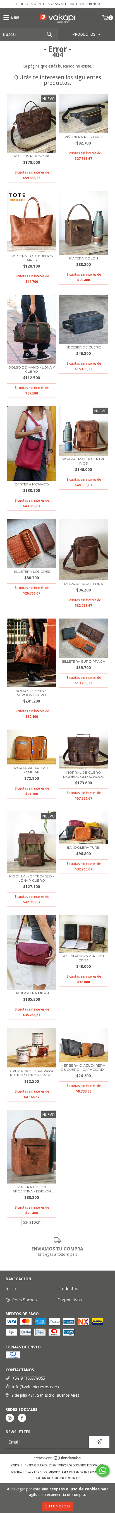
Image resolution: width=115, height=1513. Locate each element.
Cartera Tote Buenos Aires (31, 258)
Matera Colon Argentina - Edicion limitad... (32, 1189)
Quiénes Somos (21, 1299)
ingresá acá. (94, 1472)
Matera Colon (83, 258)
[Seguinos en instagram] (10, 1418)
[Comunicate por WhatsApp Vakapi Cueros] (102, 1470)
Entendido (58, 1506)
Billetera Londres (31, 571)
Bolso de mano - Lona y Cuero (31, 369)
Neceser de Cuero (83, 347)
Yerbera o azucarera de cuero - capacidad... (83, 1067)
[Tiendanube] (57, 1459)
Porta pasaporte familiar (31, 770)
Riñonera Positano (83, 137)
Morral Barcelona (83, 584)
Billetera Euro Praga (83, 661)
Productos (68, 1288)
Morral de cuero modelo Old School (83, 774)
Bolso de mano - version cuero (31, 693)
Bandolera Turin (83, 847)
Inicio (11, 1288)
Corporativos (70, 1299)
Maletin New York (31, 156)
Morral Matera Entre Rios (83, 461)
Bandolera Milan (32, 993)
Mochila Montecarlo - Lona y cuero (31, 878)
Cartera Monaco (32, 484)
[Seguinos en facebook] (22, 1418)
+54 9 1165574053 (28, 1378)
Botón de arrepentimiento (58, 1478)
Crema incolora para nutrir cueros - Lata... (31, 1073)
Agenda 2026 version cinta (83, 958)
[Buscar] (49, 34)
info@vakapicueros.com (35, 1386)
